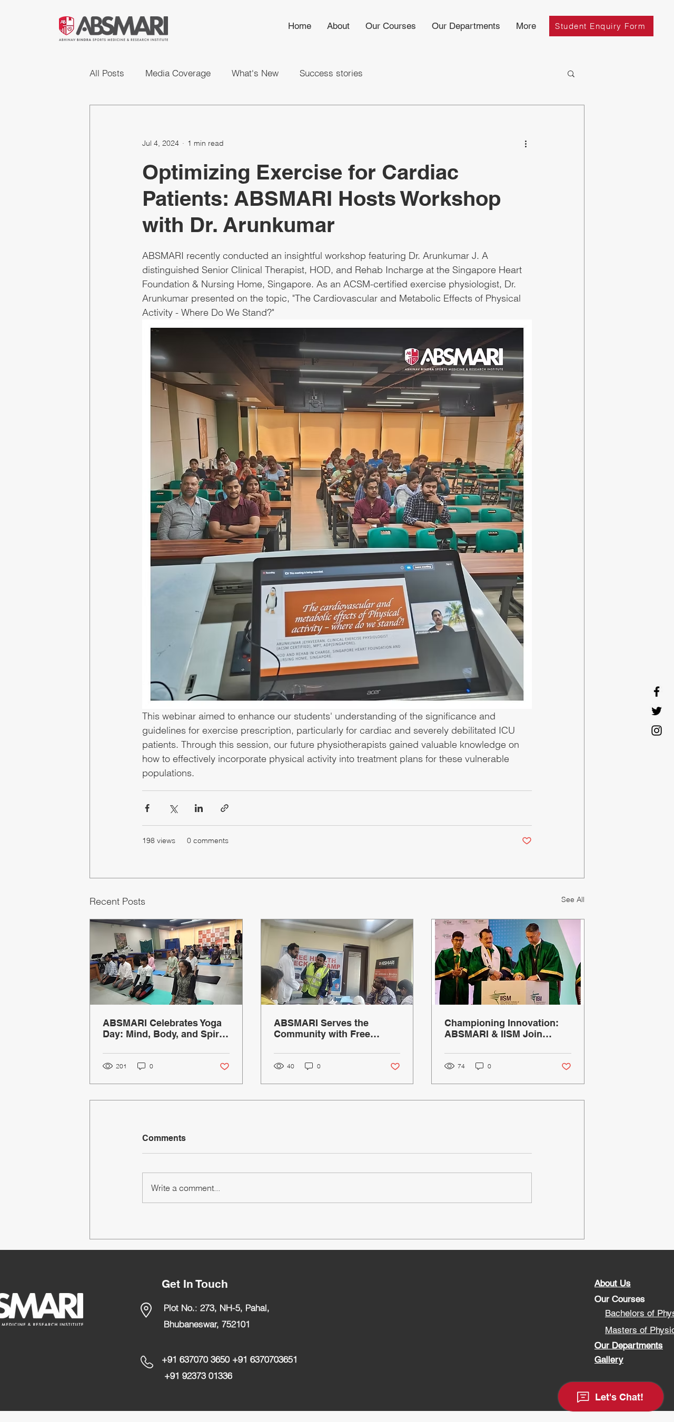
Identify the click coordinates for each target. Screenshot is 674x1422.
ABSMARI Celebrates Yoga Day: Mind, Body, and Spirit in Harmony (164, 1028)
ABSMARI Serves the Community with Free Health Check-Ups (322, 1028)
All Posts (107, 72)
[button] (391, 25)
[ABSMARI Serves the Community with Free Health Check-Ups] (337, 962)
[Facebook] (656, 691)
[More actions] (525, 143)
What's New (255, 72)
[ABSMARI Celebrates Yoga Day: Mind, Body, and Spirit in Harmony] (166, 962)
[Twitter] (656, 711)
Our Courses (619, 1299)
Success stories (331, 72)
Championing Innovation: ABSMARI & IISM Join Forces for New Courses (501, 1028)
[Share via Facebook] (147, 808)
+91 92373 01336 (199, 1375)
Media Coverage (178, 72)
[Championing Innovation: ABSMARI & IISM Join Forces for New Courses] (508, 962)
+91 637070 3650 (196, 1359)
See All (572, 899)
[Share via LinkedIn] (199, 808)
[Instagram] (656, 730)
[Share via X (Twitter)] (173, 808)
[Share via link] (225, 808)
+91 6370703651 (265, 1359)
